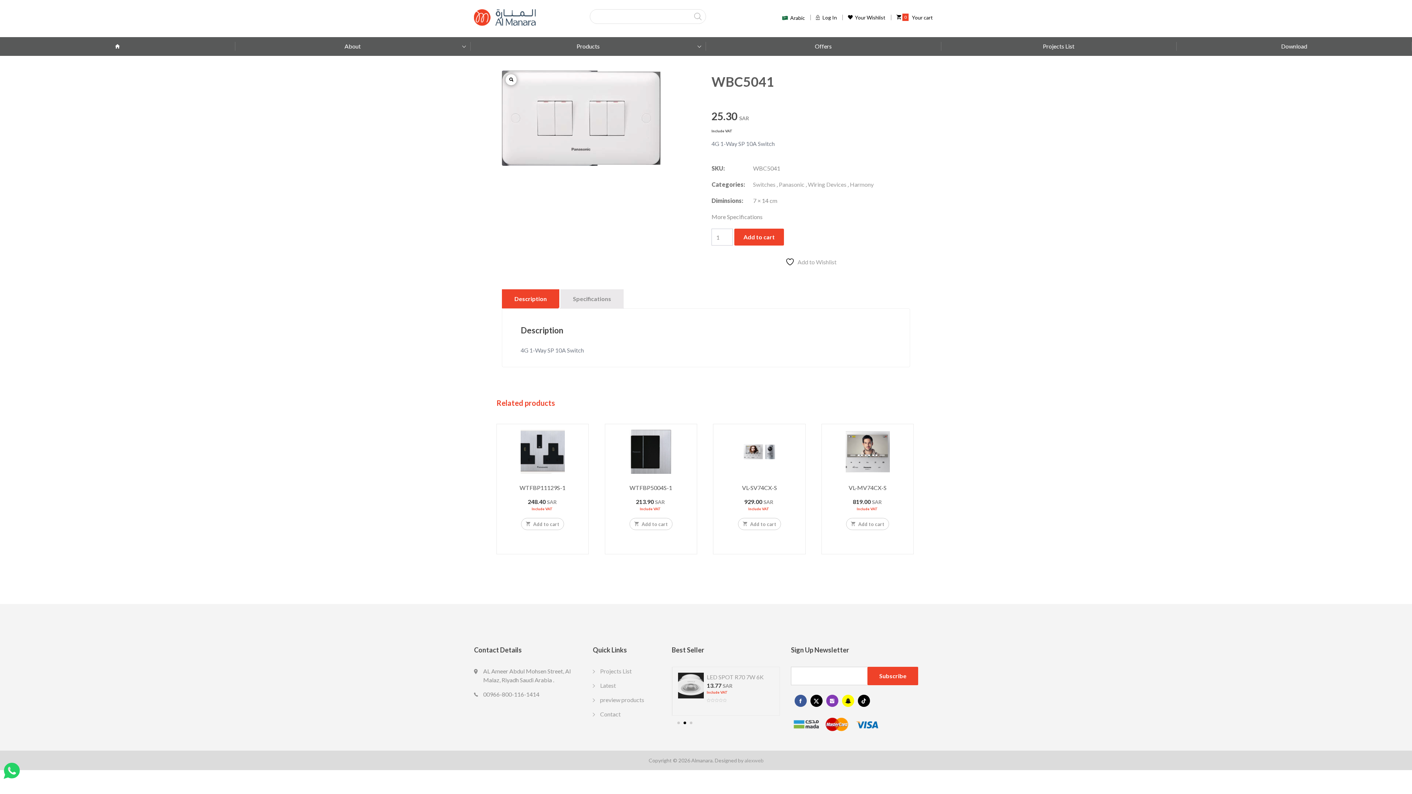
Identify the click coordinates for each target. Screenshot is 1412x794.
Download (1294, 46)
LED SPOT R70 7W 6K (735, 676)
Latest (608, 685)
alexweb (754, 760)
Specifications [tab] (592, 298)
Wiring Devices (827, 184)
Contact (610, 714)
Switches (764, 184)
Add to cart (759, 236)
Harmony (862, 184)
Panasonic (792, 184)
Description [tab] (530, 298)
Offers (823, 46)
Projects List (1058, 46)
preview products (622, 699)
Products (588, 46)
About (353, 46)
